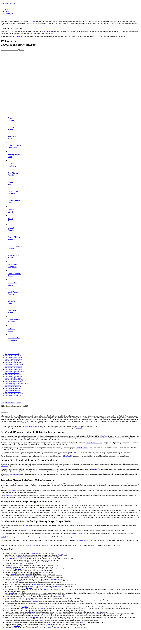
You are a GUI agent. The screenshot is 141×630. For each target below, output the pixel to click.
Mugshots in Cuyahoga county (14, 376)
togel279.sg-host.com (55, 586)
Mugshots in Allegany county (13, 359)
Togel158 (14, 565)
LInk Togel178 (81, 540)
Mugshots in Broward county (13, 367)
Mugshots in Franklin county (13, 390)
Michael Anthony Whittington (14, 339)
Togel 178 (29, 588)
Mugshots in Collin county (13, 374)
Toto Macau (4, 466)
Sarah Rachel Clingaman (13, 266)
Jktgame (49, 624)
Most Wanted (9, 13)
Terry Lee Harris (11, 330)
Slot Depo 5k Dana (13, 490)
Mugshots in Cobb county (12, 373)
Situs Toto (97, 469)
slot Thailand (29, 530)
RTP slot (70, 505)
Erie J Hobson (11, 119)
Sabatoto (11, 558)
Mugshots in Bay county (12, 361)
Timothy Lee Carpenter (13, 192)
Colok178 (79, 428)
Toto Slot (39, 510)
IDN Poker (31, 21)
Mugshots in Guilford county (13, 395)
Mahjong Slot (8, 495)
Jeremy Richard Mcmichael (14, 238)
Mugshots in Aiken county (13, 355)
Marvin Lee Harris (12, 284)
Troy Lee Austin (11, 128)
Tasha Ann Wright (12, 311)
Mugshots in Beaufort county (13, 362)
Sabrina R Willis (12, 137)
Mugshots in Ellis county (12, 385)
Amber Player (10, 220)
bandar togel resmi (21, 557)
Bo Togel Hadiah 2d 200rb (94, 443)
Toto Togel (104, 436)
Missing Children (10, 15)
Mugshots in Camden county (13, 369)
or (8, 3)
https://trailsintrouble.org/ (31, 426)
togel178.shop (20, 581)
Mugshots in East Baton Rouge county (16, 383)
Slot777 (83, 517)
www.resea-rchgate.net (35, 584)
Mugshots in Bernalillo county (14, 364)
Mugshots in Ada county (12, 354)
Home (6, 10)
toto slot (76, 453)
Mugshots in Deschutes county (14, 380)
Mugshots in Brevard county (13, 366)
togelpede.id (44, 589)
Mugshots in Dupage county (13, 381)
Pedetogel (42, 570)
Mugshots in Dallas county (13, 378)
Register (7, 11)
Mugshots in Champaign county (14, 371)
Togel (14, 577)
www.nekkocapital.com (54, 579)
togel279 (3, 537)
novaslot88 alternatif (82, 448)
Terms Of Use (10, 403)
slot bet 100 (44, 615)
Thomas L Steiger (12, 211)
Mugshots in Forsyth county (13, 388)
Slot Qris (25, 525)
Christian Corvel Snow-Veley (14, 146)
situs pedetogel (9, 593)
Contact (18, 403)
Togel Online (78, 533)
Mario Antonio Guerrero (13, 293)
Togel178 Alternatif (33, 545)
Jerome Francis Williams (14, 320)
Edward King (11, 183)
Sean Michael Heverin (13, 174)
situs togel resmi (27, 576)
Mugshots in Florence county (13, 386)
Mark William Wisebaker (13, 165)
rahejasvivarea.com (13, 474)
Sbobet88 (98, 614)
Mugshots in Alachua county (13, 357)
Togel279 (21, 563)
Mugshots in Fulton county (13, 392)
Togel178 (35, 553)
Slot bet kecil (20, 36)
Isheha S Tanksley (11, 229)
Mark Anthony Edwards (14, 256)
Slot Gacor (99, 484)
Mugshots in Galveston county (14, 393)
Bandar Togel (48, 31)
